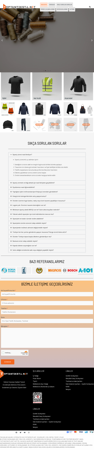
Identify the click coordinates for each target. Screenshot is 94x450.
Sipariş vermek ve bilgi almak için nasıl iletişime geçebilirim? (34, 183)
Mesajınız (5, 326)
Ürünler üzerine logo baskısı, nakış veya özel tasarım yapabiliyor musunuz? (39, 201)
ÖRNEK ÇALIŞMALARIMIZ (48, 9)
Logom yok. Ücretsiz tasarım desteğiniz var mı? (29, 205)
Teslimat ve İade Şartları (41, 419)
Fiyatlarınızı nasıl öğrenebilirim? (24, 187)
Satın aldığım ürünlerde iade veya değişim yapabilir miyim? (33, 250)
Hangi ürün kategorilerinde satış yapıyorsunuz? (29, 196)
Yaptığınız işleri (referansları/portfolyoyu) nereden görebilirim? (35, 192)
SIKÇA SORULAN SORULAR (64, 4)
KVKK (35, 424)
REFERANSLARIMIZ (62, 9)
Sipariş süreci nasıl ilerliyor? (22, 155)
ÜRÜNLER (52, 4)
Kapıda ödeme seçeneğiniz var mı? (25, 246)
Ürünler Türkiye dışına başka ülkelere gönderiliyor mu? (32, 237)
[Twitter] (20, 432)
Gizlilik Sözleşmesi (39, 414)
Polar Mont (37, 378)
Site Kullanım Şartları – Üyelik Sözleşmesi (47, 422)
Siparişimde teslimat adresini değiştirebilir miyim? (30, 228)
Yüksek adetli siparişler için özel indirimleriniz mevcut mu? (33, 214)
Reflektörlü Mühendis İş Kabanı (43, 387)
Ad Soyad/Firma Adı (8, 290)
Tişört (35, 381)
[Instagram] (29, 432)
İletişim (35, 427)
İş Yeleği (35, 376)
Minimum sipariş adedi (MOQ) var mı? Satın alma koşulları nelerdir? (36, 210)
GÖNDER (7, 362)
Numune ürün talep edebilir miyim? (25, 241)
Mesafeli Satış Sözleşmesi (41, 416)
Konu (3, 317)
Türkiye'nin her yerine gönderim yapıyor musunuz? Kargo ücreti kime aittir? (40, 232)
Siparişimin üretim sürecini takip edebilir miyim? (29, 223)
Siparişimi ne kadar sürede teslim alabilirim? (28, 219)
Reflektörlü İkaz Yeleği (40, 384)
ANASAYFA (44, 4)
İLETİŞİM (72, 9)
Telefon (4, 308)
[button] (90, 7)
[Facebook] (16, 432)
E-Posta (4, 299)
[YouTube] (24, 432)
